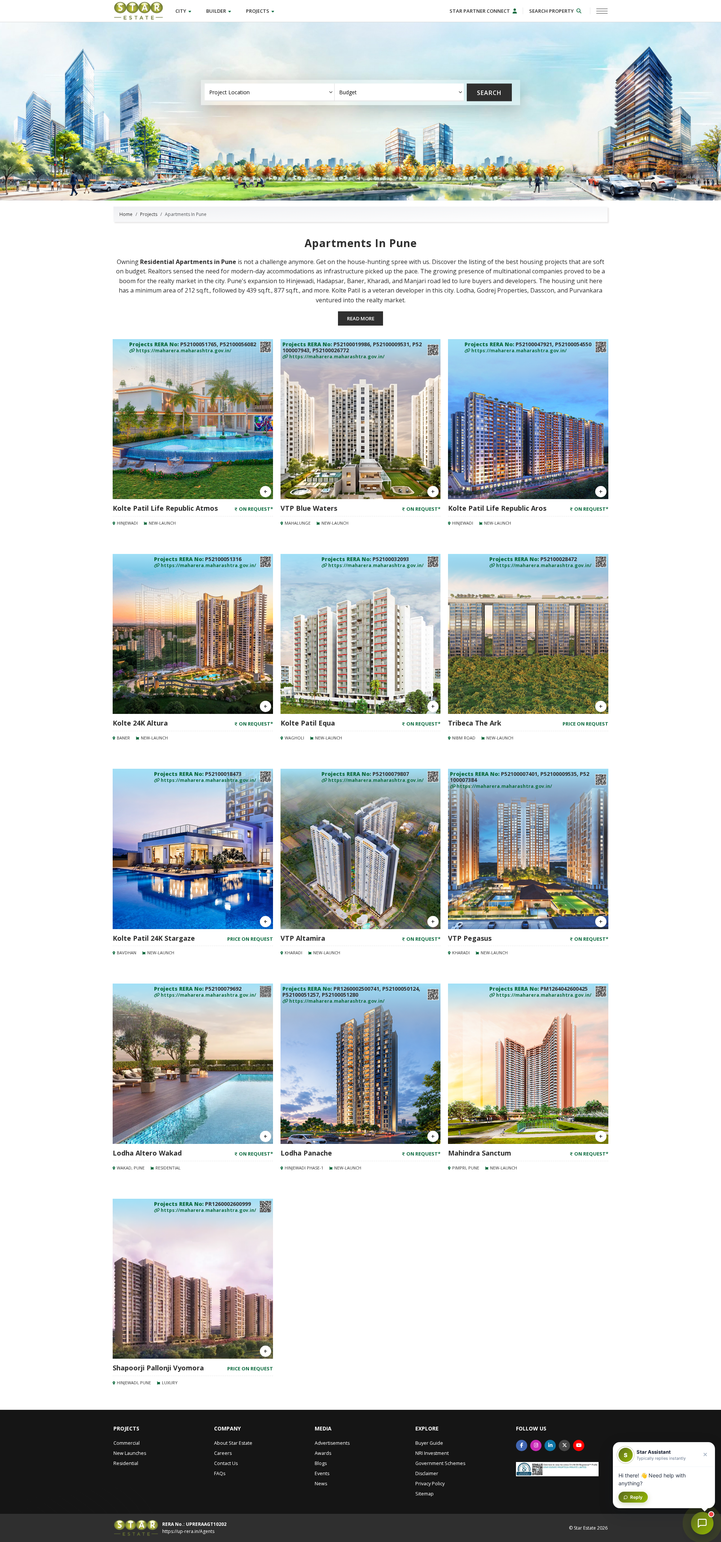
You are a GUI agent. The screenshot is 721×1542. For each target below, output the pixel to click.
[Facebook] (521, 1445)
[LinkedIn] (550, 1445)
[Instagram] (536, 1445)
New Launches (129, 1453)
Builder (216, 11)
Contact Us (226, 1463)
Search (489, 92)
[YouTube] (578, 1445)
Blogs (321, 1463)
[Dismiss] (705, 1454)
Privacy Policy (430, 1483)
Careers (223, 1453)
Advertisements (332, 1443)
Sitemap (424, 1494)
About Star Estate (233, 1443)
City (181, 11)
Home (126, 214)
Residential (125, 1463)
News (321, 1483)
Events (322, 1473)
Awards (323, 1453)
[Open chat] (702, 1523)
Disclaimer (426, 1473)
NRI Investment (432, 1453)
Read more (360, 318)
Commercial (126, 1443)
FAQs (219, 1473)
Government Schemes (440, 1463)
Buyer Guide (429, 1443)
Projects (258, 11)
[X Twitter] (564, 1445)
